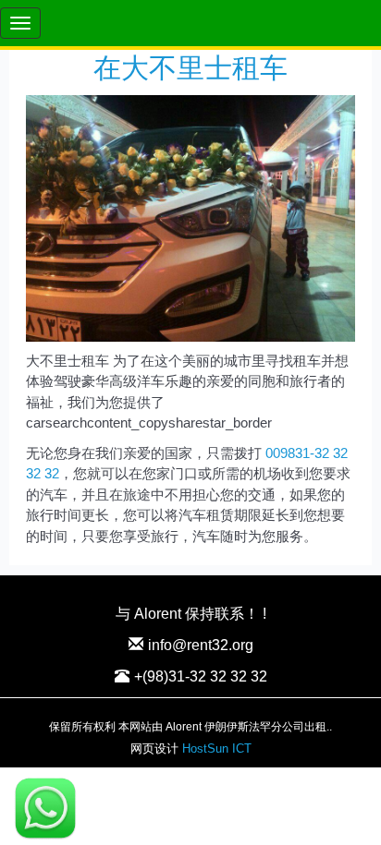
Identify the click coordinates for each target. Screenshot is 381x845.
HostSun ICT (217, 748)
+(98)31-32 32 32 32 (200, 676)
